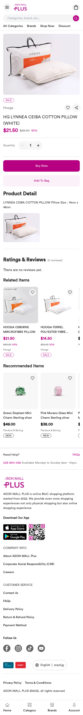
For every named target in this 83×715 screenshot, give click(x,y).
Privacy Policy (12, 682)
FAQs (76, 454)
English (45, 665)
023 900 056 (12, 462)
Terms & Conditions (38, 682)
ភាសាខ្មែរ (59, 665)
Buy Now (42, 165)
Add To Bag (41, 180)
